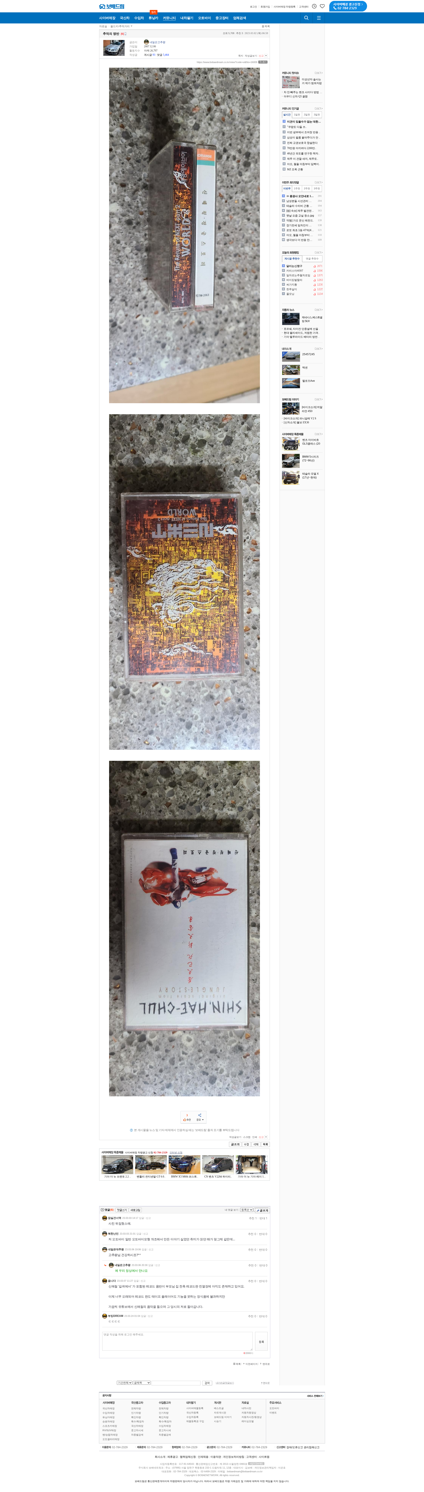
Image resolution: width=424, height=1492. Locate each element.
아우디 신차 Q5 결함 (296, 96)
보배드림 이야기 (223, 1417)
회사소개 (160, 1456)
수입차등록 (192, 1417)
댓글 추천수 (312, 258)
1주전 (297, 188)
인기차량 (136, 1412)
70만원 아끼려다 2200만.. (301, 148)
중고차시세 (137, 1430)
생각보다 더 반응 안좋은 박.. (300, 240)
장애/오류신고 (294, 1447)
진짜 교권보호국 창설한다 (302, 142)
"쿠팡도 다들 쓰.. (297, 126)
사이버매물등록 (194, 1408)
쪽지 (240, 55)
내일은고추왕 (157, 42)
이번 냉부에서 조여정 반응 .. (303, 132)
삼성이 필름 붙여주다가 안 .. (303, 137)
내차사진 (246, 1408)
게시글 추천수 (292, 258)
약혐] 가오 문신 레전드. (300, 220)
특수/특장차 (137, 1421)
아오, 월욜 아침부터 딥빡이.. (303, 164)
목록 (267, 26)
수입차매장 (108, 1412)
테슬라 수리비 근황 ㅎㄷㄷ (300, 205)
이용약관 (215, 1456)
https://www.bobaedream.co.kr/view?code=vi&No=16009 (227, 62)
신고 (261, 55)
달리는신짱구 (301, 266)
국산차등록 (192, 1412)
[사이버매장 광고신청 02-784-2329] (348, 6)
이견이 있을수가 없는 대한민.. (304, 121)
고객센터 (251, 1456)
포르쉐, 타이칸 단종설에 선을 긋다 (303, 328)
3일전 (317, 114)
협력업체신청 (188, 1456)
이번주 (287, 188)
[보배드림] (111, 6)
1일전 (297, 114)
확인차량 (136, 1417)
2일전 (307, 114)
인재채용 (203, 1456)
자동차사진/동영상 (252, 1417)
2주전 (307, 188)
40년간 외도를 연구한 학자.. (303, 153)
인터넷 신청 (176, 1152)
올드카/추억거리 (120, 26)
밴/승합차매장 (110, 1434)
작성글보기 (251, 55)
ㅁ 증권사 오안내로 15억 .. (300, 196)
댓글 (159, 54)
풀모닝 (301, 293)
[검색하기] (306, 17)
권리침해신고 (312, 1447)
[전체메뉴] (319, 17)
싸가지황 (301, 284)
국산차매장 (108, 1408)
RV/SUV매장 (109, 1430)
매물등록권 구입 (195, 1421)
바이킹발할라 (301, 280)
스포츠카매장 (109, 1426)
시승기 (217, 1421)
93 (154, 54)
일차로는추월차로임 (301, 275)
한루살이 (301, 289)
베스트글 (219, 1408)
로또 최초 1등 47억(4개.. (300, 230)
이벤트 (273, 1412)
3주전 (317, 188)
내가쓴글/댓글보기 (225, 1383)
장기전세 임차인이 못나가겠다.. (300, 225)
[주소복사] (262, 62)
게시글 (148, 54)
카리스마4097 (301, 270)
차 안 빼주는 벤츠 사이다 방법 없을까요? (303, 92)
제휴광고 (172, 1456)
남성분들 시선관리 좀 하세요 (300, 201)
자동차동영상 (249, 1412)
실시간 (287, 114)
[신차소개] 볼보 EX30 (296, 422)
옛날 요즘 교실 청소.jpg (300, 215)
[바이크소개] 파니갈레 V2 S (300, 418)
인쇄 (254, 1137)
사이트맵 (264, 1456)
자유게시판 (220, 1412)
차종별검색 (137, 1434)
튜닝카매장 (108, 1417)
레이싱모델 (248, 1421)
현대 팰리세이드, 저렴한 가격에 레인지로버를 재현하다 (303, 332)
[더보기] (319, 73)
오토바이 (274, 1408)
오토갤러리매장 (110, 1439)
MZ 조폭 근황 (295, 169)
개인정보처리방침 (233, 1456)
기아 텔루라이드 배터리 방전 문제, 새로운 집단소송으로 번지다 (303, 336)
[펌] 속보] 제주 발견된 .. (300, 210)
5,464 (166, 54)
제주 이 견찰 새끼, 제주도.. (302, 158)
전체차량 (136, 1408)
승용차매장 (108, 1421)
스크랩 (246, 1137)
